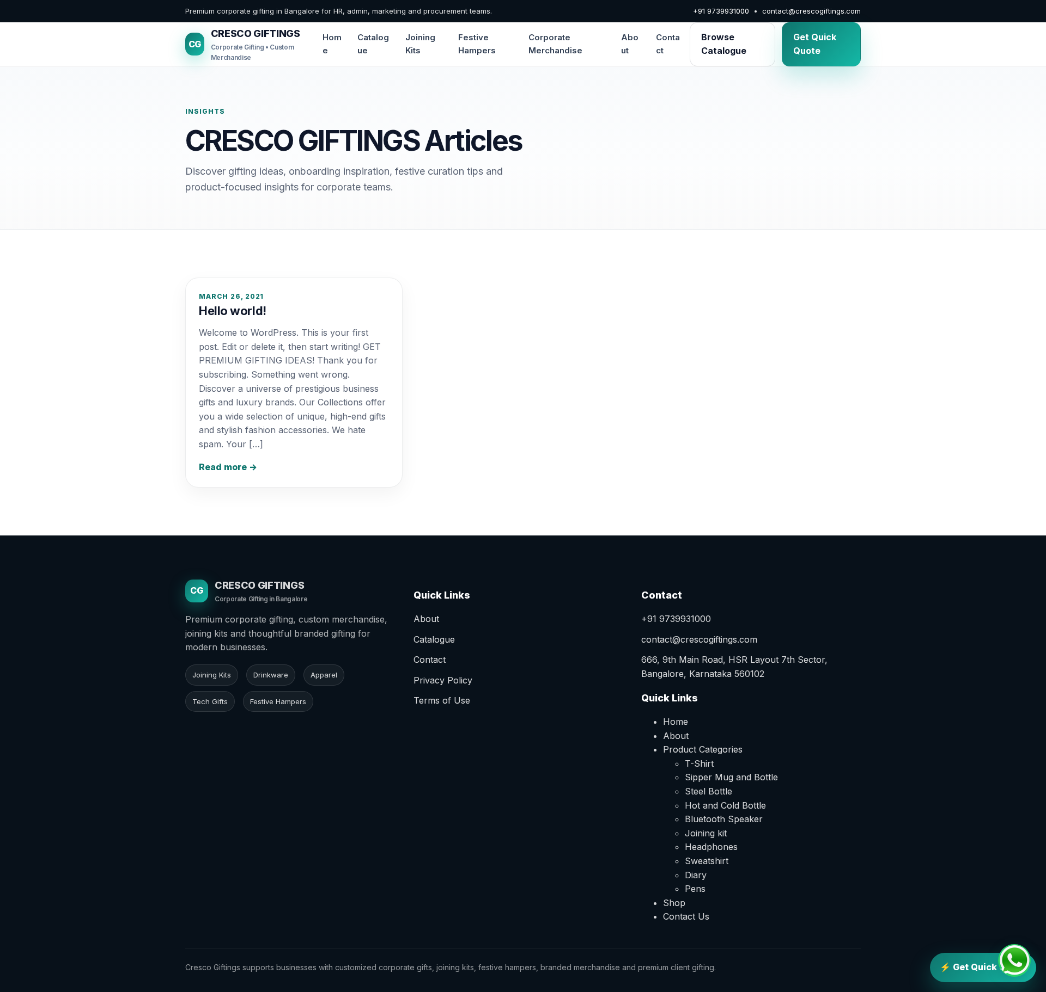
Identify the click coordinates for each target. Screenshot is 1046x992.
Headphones (711, 846)
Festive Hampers (477, 44)
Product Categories (703, 749)
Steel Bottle (708, 791)
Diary (696, 875)
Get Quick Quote (814, 44)
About (629, 44)
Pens (695, 888)
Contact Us (686, 916)
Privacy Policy (442, 680)
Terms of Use (441, 700)
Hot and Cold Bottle (725, 805)
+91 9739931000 (721, 11)
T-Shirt (699, 763)
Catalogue (373, 44)
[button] (1014, 960)
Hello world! (232, 311)
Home (332, 44)
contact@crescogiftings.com (811, 11)
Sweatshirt (706, 860)
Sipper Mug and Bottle (731, 777)
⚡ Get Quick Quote (983, 967)
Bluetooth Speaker (724, 819)
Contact (668, 44)
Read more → (228, 466)
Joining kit (706, 833)
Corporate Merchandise (555, 44)
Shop (674, 902)
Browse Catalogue (723, 44)
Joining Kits (420, 44)
